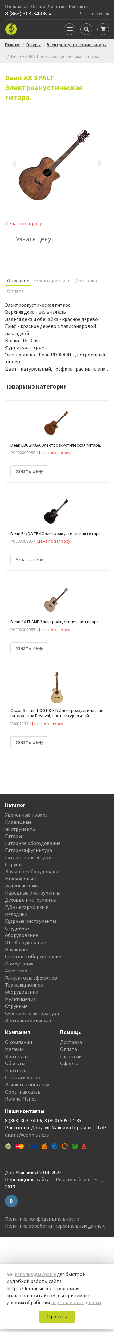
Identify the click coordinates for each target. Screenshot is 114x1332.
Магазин (14, 1049)
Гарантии (71, 1056)
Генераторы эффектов (31, 978)
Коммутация (19, 963)
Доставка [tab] (86, 280)
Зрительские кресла (28, 1020)
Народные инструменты (32, 893)
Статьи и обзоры (24, 1077)
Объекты (15, 1063)
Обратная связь (23, 1091)
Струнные (16, 1006)
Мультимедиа (20, 999)
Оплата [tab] (15, 291)
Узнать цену (33, 239)
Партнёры (16, 1070)
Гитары (13, 836)
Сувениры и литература (32, 1013)
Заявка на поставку (27, 1084)
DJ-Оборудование (25, 942)
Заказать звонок (94, 13)
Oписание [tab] (18, 280)
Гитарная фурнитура (28, 850)
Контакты (78, 6)
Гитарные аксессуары (29, 857)
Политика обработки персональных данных (55, 1226)
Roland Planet (20, 1098)
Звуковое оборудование (33, 871)
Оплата (38, 6)
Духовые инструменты (30, 900)
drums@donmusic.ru (27, 1135)
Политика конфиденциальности (42, 1219)
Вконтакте (11, 1201)
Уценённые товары (27, 814)
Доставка (57, 6)
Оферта (69, 1063)
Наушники (16, 949)
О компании (17, 6)
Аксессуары (18, 970)
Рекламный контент (79, 1179)
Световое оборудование (33, 956)
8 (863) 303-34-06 (26, 13)
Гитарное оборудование (32, 843)
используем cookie (35, 1274)
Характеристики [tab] (52, 280)
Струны (13, 864)
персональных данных (76, 1302)
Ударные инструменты (30, 921)
